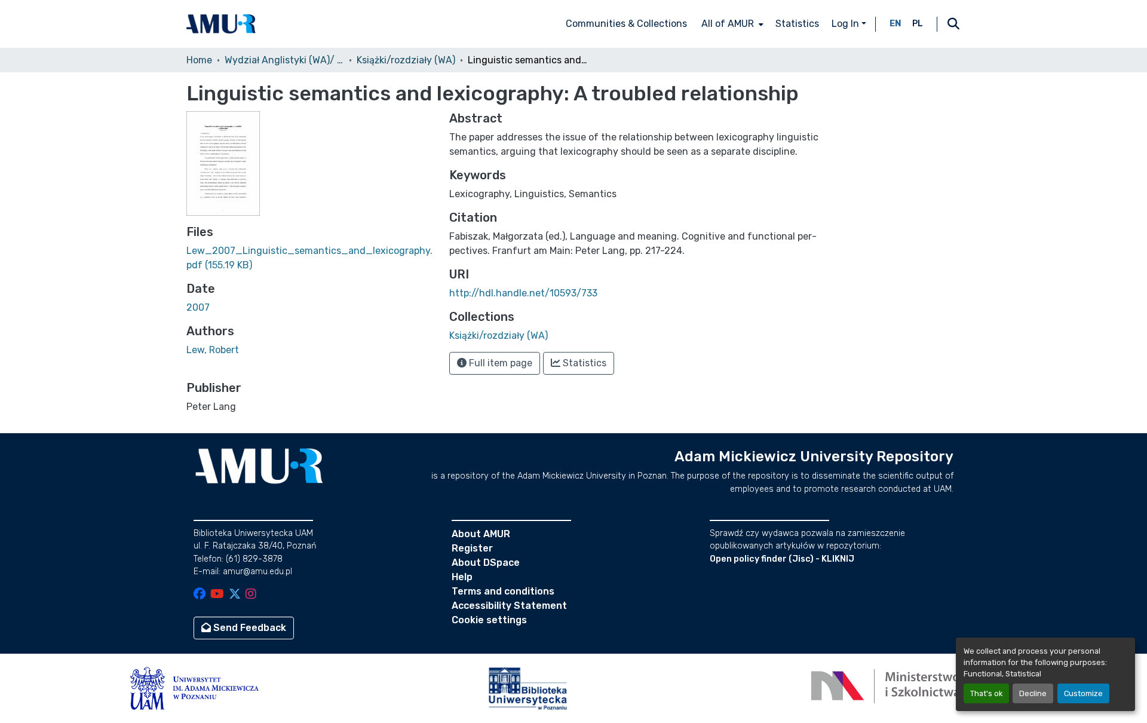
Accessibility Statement (509, 605)
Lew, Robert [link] (212, 350)
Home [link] (199, 60)
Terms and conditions (503, 591)
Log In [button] (846, 23)
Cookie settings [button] (489, 620)
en (895, 24)
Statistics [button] (583, 363)
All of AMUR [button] (727, 23)
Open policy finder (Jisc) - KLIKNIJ (782, 559)
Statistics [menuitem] (797, 23)
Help (462, 577)
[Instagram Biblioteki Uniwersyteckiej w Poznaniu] (251, 595)
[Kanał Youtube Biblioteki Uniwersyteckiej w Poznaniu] (217, 595)
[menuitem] (731, 24)
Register (472, 548)
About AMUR (481, 534)
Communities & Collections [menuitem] (626, 23)
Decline (1033, 693)
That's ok (986, 693)
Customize (1083, 693)
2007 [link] (198, 307)
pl (917, 24)
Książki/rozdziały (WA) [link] (406, 60)
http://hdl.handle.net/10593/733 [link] (523, 293)
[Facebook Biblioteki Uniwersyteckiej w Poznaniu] (200, 595)
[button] (221, 23)
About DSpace (486, 562)
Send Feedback (248, 627)
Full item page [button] (499, 363)
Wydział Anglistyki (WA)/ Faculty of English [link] (284, 60)
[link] (310, 258)
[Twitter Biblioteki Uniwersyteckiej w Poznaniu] (235, 595)
